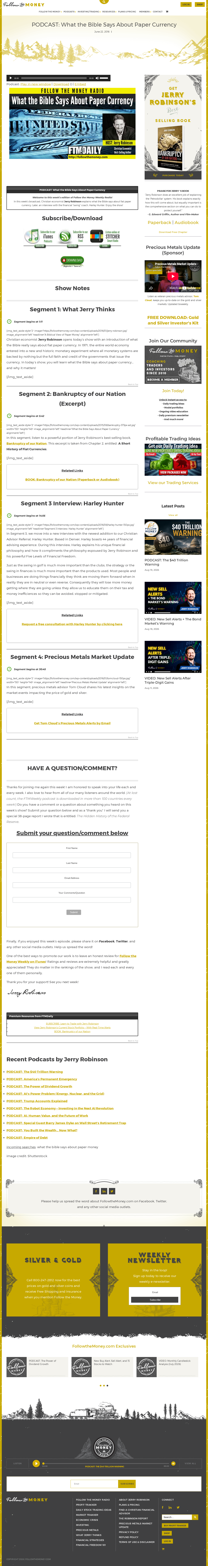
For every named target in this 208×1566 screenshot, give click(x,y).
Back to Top (133, 384)
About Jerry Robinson (134, 1499)
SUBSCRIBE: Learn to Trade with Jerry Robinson (72, 1023)
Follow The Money (49, 11)
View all (173, 515)
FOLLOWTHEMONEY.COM (38, 1559)
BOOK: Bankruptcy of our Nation (72, 1031)
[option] (39, 1372)
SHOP (200, 4)
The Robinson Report (133, 1518)
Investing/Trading (88, 11)
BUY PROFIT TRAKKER (175, 1525)
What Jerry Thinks (88, 1535)
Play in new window (35, 84)
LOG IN (167, 1541)
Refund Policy (128, 1537)
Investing (82, 1525)
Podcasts (69, 11)
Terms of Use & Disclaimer (137, 1542)
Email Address (72, 878)
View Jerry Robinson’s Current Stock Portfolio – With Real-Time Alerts (72, 1027)
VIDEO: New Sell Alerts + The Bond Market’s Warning (173, 621)
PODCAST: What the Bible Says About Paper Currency (23, 4)
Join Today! (173, 390)
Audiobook (187, 222)
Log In (186, 4)
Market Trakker (87, 1514)
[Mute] (97, 78)
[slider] (104, 78)
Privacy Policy (129, 1532)
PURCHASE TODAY (173, 175)
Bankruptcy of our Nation (26, 443)
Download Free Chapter (173, 232)
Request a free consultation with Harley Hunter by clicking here (72, 624)
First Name (72, 848)
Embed (80, 84)
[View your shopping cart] (167, 12)
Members (144, 11)
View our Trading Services (173, 482)
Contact (158, 11)
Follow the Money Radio (93, 1499)
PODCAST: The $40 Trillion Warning (166, 562)
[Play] (10, 78)
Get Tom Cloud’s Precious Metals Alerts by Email (72, 723)
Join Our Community (173, 341)
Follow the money (27, 1499)
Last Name (71, 863)
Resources (108, 11)
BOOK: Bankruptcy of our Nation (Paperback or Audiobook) (72, 479)
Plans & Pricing (127, 11)
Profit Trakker (86, 1504)
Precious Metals (87, 1530)
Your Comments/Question (71, 892)
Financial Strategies (90, 1540)
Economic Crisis (87, 1520)
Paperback (159, 222)
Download (61, 84)
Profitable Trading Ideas (173, 438)
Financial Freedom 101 (91, 1545)
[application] (58, 78)
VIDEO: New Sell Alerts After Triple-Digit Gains (168, 680)
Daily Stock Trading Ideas (93, 1509)
